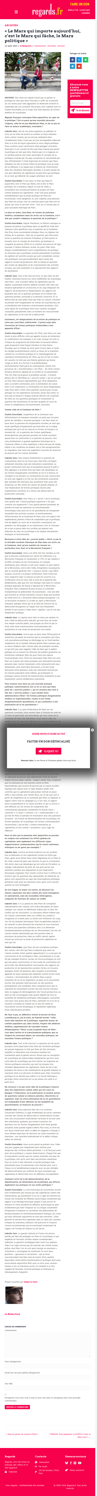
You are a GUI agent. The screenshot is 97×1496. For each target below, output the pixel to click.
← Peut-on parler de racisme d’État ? (21, 1434)
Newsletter (44, 1462)
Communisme (40, 45)
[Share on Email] (79, 66)
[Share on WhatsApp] (85, 59)
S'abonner (13, 1471)
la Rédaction (26, 45)
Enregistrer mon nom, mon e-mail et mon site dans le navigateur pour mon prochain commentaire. (42, 1399)
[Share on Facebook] (72, 59)
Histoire (61, 45)
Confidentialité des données (31, 1485)
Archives (11, 25)
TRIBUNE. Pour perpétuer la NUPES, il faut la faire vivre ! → (69, 1435)
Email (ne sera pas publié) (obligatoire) (22, 1372)
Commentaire (11, 1330)
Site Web (9, 1383)
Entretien (52, 45)
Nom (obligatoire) (13, 1361)
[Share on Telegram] (72, 66)
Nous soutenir (77, 1470)
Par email (43, 1466)
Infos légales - (12, 1485)
